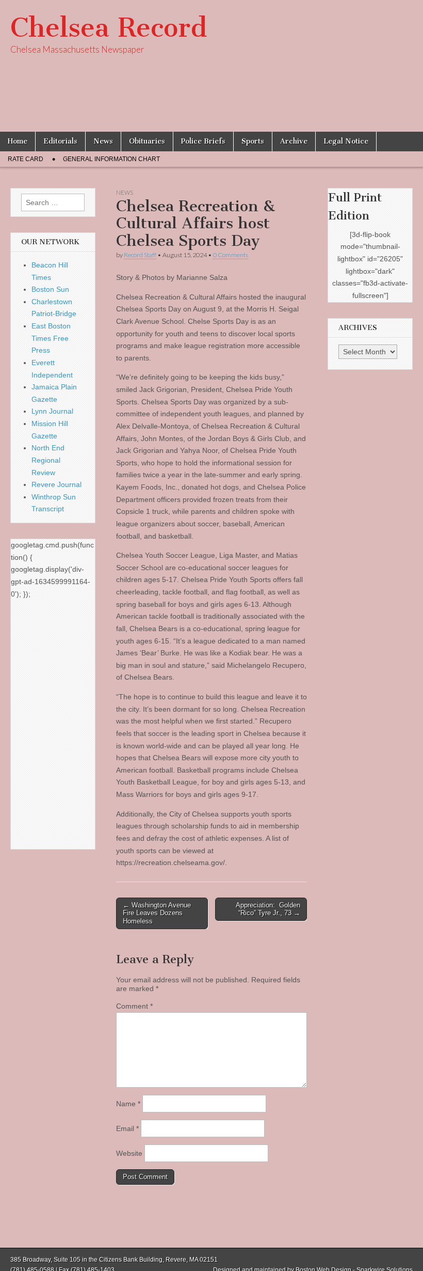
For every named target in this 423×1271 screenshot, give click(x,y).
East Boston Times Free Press (51, 338)
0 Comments (230, 255)
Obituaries (147, 141)
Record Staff (140, 255)
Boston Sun (50, 289)
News (103, 141)
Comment (134, 1006)
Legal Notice (345, 141)
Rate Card (25, 159)
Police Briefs (203, 141)
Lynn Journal (52, 411)
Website (129, 1153)
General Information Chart (111, 159)
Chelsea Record (108, 27)
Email (127, 1128)
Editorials (60, 141)
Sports (252, 141)
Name (128, 1104)
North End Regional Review (47, 460)
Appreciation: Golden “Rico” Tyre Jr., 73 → (268, 909)
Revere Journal (56, 484)
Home (17, 141)
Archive (293, 141)
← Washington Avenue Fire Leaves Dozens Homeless (157, 913)
